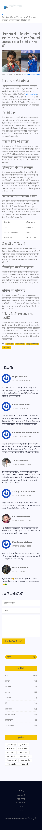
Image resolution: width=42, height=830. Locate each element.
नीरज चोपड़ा (20, 344)
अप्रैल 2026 (22, 749)
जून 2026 (23, 745)
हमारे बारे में (21, 795)
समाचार (21, 681)
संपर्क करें (21, 807)
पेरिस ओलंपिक (31, 94)
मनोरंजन (21, 687)
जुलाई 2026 (11, 745)
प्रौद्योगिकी (21, 709)
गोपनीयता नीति (21, 803)
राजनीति (21, 698)
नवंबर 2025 (11, 756)
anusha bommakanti (32, 74)
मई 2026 (11, 749)
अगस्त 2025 (25, 760)
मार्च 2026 (11, 752)
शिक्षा (21, 703)
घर (2, 15)
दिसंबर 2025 (23, 752)
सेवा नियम (21, 799)
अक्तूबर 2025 (25, 756)
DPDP (21, 810)
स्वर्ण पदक (6, 347)
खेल (21, 675)
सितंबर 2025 (12, 760)
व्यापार (21, 692)
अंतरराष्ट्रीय (21, 720)
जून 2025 (24, 764)
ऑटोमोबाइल (21, 725)
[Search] (34, 657)
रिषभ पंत (10, 344)
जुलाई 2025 (11, 764)
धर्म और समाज (21, 714)
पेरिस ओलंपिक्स (32, 344)
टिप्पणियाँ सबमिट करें (13, 641)
